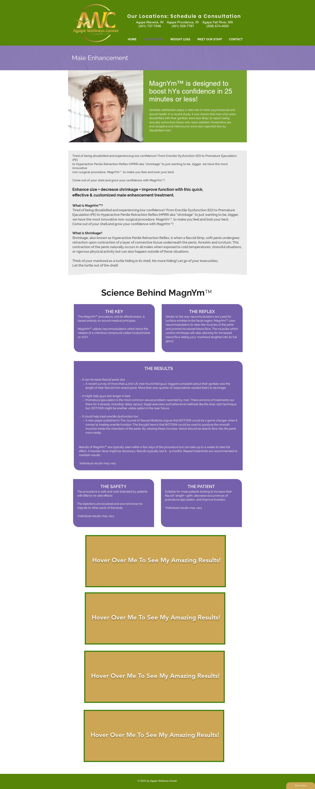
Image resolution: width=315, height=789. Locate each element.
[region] (155, 561)
